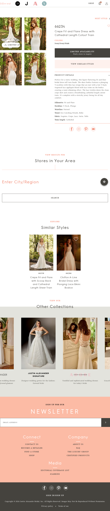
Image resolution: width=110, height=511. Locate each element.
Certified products (78, 455)
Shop (91, 3)
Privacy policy (47, 506)
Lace (76, 116)
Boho (81, 113)
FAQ (78, 448)
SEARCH (55, 198)
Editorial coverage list (55, 470)
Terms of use (63, 506)
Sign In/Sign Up (55, 495)
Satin (81, 116)
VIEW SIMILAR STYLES (82, 64)
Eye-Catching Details (69, 113)
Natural (67, 109)
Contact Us (32, 444)
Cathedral (70, 120)
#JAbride (55, 474)
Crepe (70, 116)
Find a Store (31, 452)
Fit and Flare (69, 103)
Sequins (64, 116)
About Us (78, 444)
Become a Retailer (32, 448)
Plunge (73, 106)
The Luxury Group (78, 452)
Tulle (86, 116)
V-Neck (66, 106)
